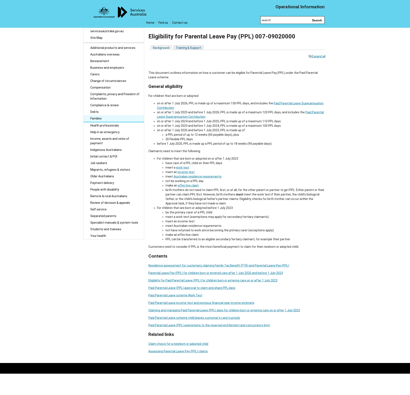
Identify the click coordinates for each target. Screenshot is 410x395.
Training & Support (188, 48)
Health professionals (104, 125)
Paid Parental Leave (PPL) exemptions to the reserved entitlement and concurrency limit (209, 325)
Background (161, 48)
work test (182, 167)
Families (96, 118)
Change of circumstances (108, 81)
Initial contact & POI (103, 156)
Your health (98, 236)
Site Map (96, 37)
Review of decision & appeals (110, 202)
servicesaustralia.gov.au (107, 31)
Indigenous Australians (106, 150)
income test (186, 172)
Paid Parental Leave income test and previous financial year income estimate (201, 303)
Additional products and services (112, 48)
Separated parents (103, 216)
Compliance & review (104, 105)
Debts (94, 112)
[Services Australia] (113, 14)
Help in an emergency (105, 132)
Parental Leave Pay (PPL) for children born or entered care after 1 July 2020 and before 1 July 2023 (215, 273)
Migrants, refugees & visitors (110, 169)
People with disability (104, 189)
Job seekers (98, 163)
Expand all (318, 56)
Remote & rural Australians (108, 196)
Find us (163, 22)
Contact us (179, 22)
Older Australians (102, 176)
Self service (98, 209)
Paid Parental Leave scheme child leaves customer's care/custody (194, 317)
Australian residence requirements (197, 176)
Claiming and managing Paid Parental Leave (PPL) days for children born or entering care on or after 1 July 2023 (224, 310)
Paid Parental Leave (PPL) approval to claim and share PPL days (191, 288)
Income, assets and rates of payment (109, 141)
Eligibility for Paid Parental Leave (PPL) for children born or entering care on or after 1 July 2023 (212, 280)
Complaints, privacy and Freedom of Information (114, 96)
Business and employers (107, 67)
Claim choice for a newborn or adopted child (178, 343)
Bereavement (99, 61)
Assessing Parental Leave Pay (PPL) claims (178, 351)
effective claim (188, 185)
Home (150, 22)
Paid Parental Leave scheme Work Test (175, 295)
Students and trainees (105, 229)
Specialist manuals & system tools (114, 222)
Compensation (100, 87)
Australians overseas (105, 54)
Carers (95, 74)
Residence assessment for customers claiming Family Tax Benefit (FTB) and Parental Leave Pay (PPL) (218, 265)
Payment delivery (102, 183)
